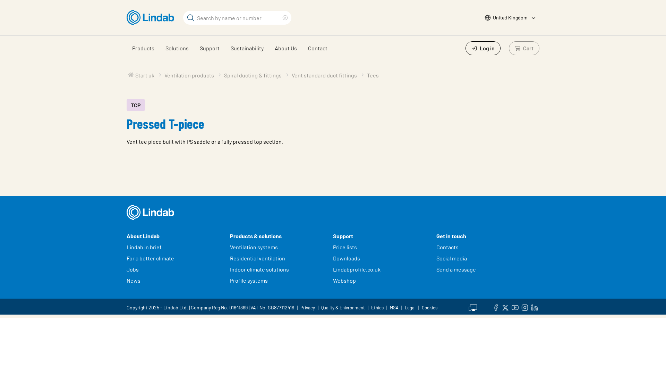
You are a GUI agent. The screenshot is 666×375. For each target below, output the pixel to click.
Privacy (307, 307)
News (133, 280)
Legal (410, 307)
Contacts (447, 247)
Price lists (345, 247)
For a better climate (150, 258)
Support (210, 48)
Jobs (133, 269)
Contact (317, 48)
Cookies (429, 307)
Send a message (456, 269)
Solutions (177, 48)
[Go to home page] (152, 17)
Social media (451, 258)
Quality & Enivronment (343, 307)
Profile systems (249, 280)
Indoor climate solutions (259, 269)
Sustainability (247, 48)
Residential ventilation (257, 258)
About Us (286, 48)
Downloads (346, 258)
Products (143, 48)
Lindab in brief (144, 247)
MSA (394, 307)
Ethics (377, 307)
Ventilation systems (254, 247)
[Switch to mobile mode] (473, 306)
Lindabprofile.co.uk (357, 269)
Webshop (344, 280)
